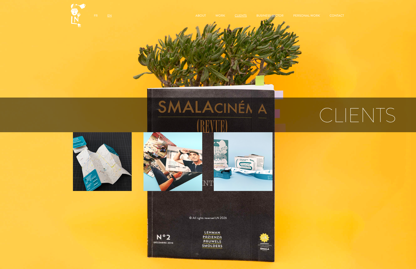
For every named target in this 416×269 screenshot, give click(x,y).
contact (337, 15)
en (109, 15)
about (200, 15)
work (220, 15)
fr (96, 15)
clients (241, 15)
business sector (270, 15)
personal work (306, 15)
